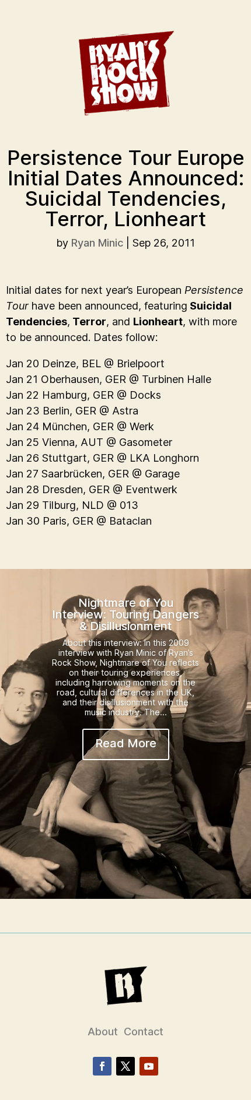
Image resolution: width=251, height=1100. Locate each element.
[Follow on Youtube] (149, 1066)
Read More (125, 743)
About (103, 1031)
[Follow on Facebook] (102, 1066)
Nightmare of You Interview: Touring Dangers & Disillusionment (125, 614)
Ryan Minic (97, 243)
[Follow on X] (125, 1066)
